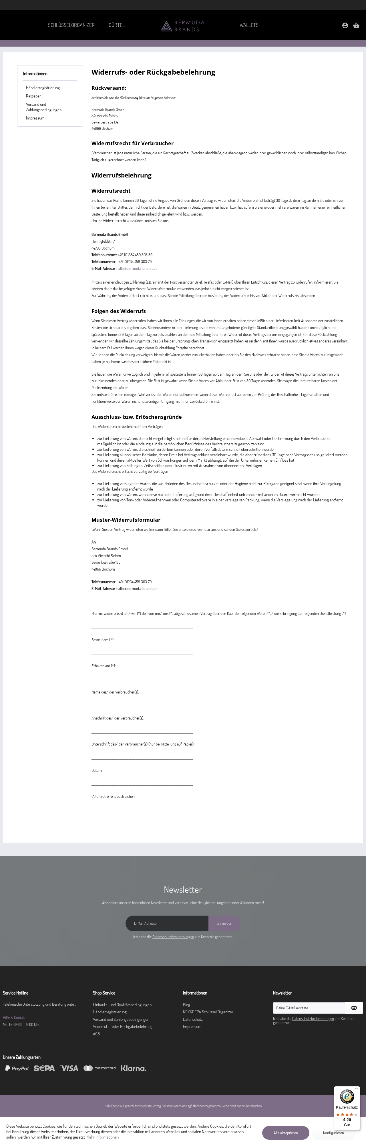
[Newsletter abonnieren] (354, 1008)
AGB (96, 1034)
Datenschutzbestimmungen (173, 936)
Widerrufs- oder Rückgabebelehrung (122, 1026)
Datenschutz (193, 1019)
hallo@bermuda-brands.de (136, 268)
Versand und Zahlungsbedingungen (43, 106)
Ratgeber (33, 96)
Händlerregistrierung (43, 87)
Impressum (35, 118)
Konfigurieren (333, 1132)
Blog (186, 1004)
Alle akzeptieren (286, 1132)
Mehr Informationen (102, 1137)
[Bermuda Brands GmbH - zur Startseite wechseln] (183, 25)
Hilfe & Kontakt (14, 1017)
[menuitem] (71, 25)
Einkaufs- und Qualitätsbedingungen (122, 1004)
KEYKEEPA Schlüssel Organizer (208, 1012)
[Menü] (356, 1089)
